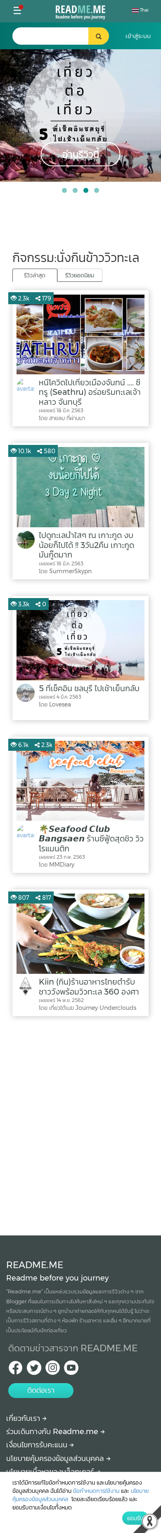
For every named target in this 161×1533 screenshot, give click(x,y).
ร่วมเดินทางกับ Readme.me (53, 1431)
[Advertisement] (80, 1123)
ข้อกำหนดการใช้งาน (96, 1491)
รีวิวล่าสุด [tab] (34, 275)
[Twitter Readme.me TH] (34, 1370)
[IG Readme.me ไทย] (52, 1370)
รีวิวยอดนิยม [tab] (79, 275)
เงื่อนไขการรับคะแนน (37, 1444)
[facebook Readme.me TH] (15, 1370)
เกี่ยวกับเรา (24, 1418)
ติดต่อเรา (40, 1390)
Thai (144, 10)
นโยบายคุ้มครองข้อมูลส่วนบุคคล (56, 1458)
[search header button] (98, 36)
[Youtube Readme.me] (71, 1370)
